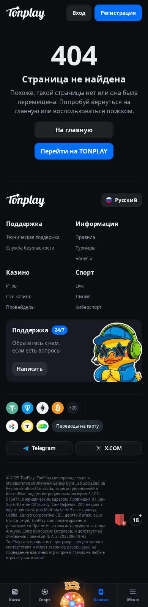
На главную (74, 130)
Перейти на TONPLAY (74, 151)
